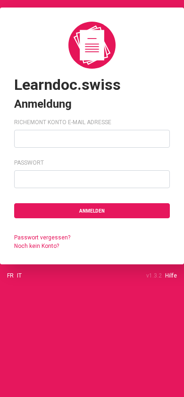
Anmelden (92, 211)
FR (10, 275)
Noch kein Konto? (36, 246)
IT (19, 275)
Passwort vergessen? (42, 237)
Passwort (29, 162)
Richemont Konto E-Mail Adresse (62, 122)
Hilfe (171, 275)
